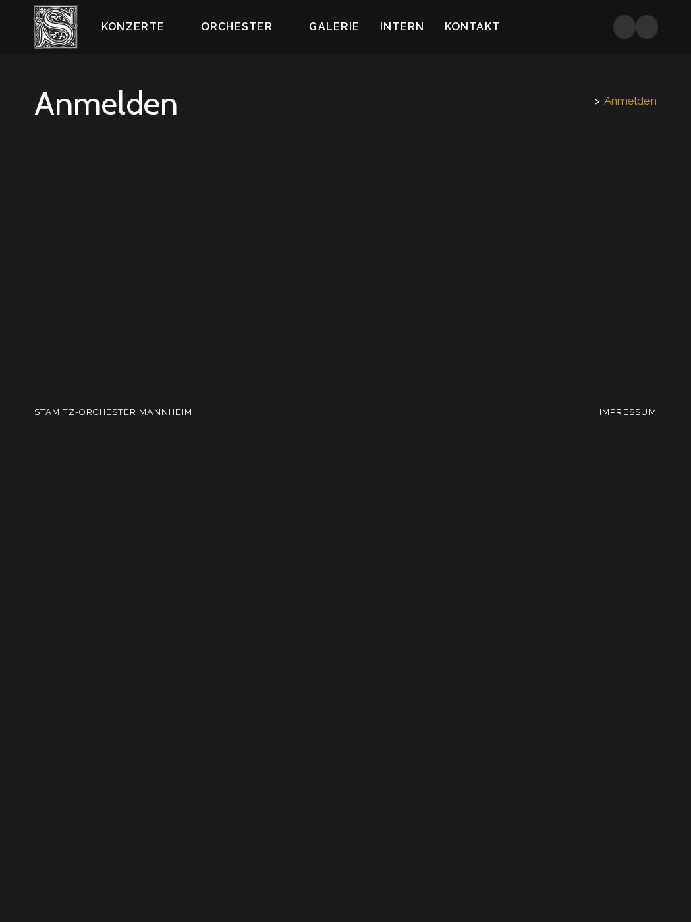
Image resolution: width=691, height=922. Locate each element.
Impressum (628, 412)
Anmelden (630, 100)
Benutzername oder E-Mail (265, 169)
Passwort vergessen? (345, 370)
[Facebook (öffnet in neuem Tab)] (624, 27)
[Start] (585, 100)
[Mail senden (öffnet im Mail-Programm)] (647, 27)
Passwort (221, 230)
